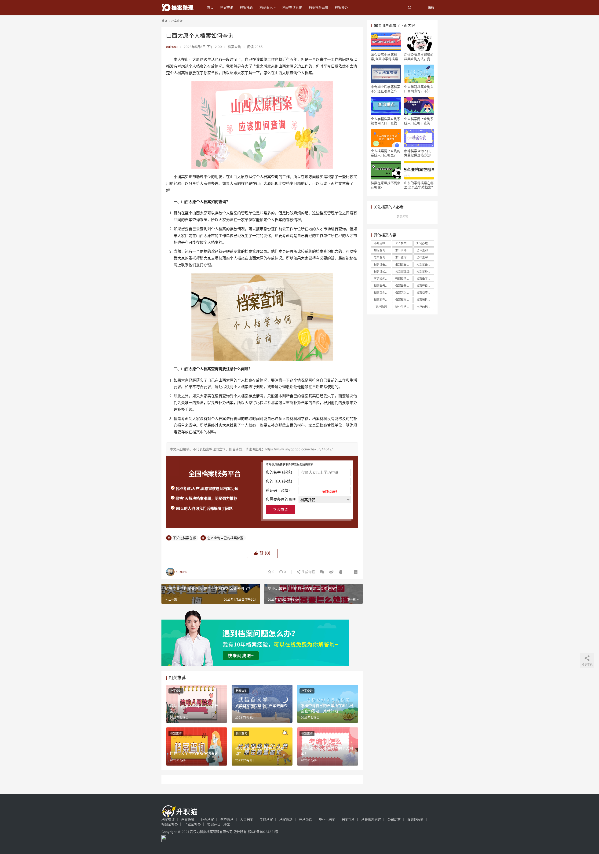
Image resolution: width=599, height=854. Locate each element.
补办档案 (207, 819)
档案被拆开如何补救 (425, 299)
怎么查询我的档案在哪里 (382, 257)
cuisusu (172, 47)
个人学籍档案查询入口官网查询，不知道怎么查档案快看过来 (419, 89)
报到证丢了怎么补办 (382, 264)
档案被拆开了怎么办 (404, 299)
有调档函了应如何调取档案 (382, 278)
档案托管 (246, 7)
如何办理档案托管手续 (425, 243)
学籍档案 (266, 819)
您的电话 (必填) (279, 481)
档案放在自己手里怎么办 (382, 299)
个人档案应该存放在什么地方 (404, 243)
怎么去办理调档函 (404, 250)
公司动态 (394, 819)
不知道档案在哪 (184, 538)
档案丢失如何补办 (382, 285)
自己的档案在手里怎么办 (425, 307)
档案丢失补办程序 (404, 285)
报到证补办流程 (425, 271)
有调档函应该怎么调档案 (404, 278)
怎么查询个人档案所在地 (425, 250)
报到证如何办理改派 (382, 271)
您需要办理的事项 (281, 499)
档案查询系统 (292, 7)
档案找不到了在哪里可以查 (425, 292)
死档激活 (381, 307)
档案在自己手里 (425, 285)
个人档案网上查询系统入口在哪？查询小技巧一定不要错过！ (419, 121)
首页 (210, 7)
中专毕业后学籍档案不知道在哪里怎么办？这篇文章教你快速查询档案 (385, 89)
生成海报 (308, 572)
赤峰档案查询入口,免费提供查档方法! (417, 153)
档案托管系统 (318, 7)
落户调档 (227, 819)
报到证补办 (169, 824)
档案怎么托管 (382, 292)
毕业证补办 (192, 824)
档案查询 (226, 7)
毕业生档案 (327, 819)
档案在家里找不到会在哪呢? (385, 185)
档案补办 (341, 7)
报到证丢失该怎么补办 (425, 264)
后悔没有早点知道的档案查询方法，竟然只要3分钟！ (419, 57)
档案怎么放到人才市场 (404, 292)
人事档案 (246, 819)
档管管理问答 (371, 819)
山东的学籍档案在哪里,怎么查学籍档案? (419, 185)
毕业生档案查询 (404, 307)
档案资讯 (266, 7)
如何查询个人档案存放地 (382, 250)
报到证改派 (402, 271)
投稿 (430, 7)
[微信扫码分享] (322, 572)
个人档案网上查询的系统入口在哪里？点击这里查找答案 (385, 153)
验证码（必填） (301, 490)
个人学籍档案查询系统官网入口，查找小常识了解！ (385, 121)
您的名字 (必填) (279, 472)
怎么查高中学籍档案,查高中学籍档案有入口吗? (384, 57)
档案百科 (348, 819)
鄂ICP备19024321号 (263, 832)
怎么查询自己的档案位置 (225, 538)
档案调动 (285, 819)
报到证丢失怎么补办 (404, 264)
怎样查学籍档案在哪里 (425, 257)
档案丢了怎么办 (425, 278)
